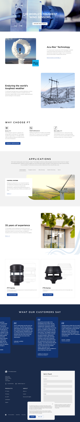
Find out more (12, 294)
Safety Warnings (42, 169)
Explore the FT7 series (40, 23)
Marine (59, 169)
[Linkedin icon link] (5, 414)
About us (7, 236)
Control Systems (22, 169)
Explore (8, 193)
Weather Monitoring (51, 169)
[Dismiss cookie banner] (52, 403)
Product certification (13, 143)
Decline (40, 416)
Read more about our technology (53, 57)
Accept (32, 416)
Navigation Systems (32, 169)
